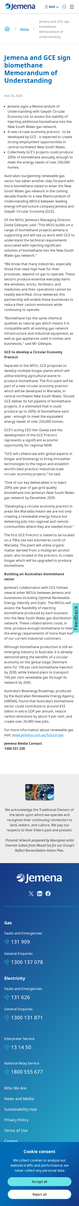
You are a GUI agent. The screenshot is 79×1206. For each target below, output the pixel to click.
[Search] (64, 7)
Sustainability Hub (20, 1109)
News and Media (19, 1098)
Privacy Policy (16, 1119)
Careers (11, 1141)
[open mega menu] (72, 7)
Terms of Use (16, 1130)
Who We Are (15, 1088)
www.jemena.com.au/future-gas (38, 735)
